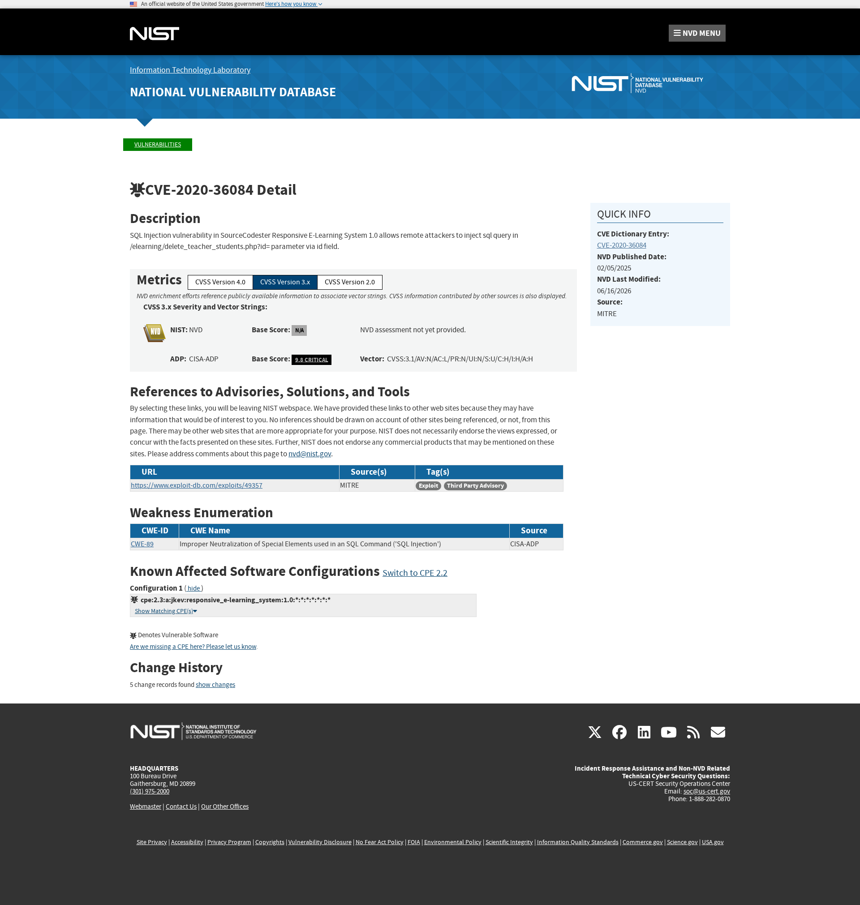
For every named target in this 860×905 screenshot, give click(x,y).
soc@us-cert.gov (707, 791)
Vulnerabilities (157, 144)
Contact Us (181, 806)
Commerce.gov (643, 842)
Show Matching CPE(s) (164, 611)
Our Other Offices (225, 807)
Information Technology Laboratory (190, 70)
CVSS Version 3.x (285, 282)
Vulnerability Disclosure (320, 842)
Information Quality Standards (578, 842)
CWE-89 (142, 544)
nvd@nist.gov (309, 454)
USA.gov (713, 842)
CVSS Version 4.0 (220, 282)
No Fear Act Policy (380, 842)
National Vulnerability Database (233, 92)
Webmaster (145, 806)
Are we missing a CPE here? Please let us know (193, 647)
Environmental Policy (453, 842)
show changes (215, 685)
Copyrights (269, 842)
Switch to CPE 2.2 (415, 573)
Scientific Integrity (509, 842)
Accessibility (187, 842)
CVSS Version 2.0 (350, 282)
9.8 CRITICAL (311, 359)
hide (193, 588)
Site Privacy (152, 842)
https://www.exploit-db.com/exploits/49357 (196, 485)
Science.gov (682, 842)
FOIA (414, 842)
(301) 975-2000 (149, 791)
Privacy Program (229, 842)
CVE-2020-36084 (621, 245)
